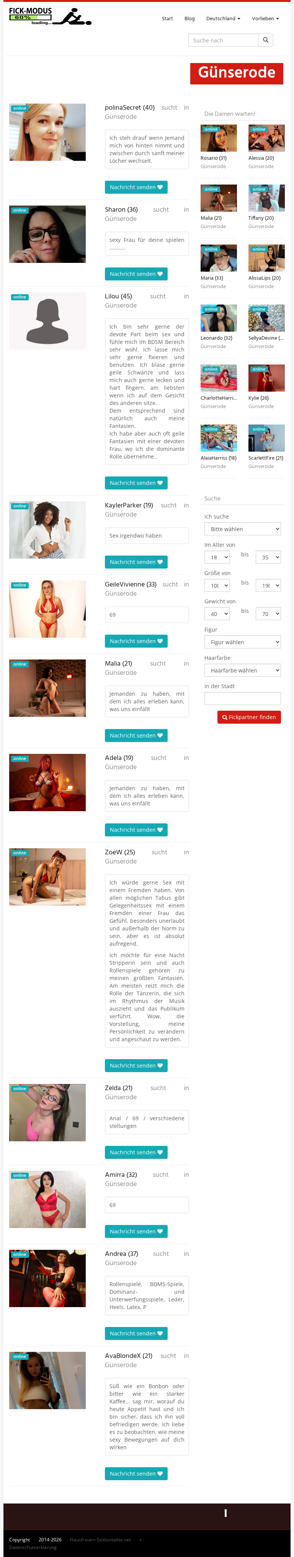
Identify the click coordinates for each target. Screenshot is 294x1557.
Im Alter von (219, 544)
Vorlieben (263, 19)
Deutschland (221, 19)
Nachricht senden (133, 187)
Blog (190, 19)
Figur (210, 629)
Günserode (121, 117)
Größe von (217, 573)
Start (167, 19)
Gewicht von (220, 601)
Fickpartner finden (251, 717)
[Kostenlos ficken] (50, 19)
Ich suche (216, 516)
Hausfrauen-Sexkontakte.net (100, 1539)
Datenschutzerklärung (33, 1547)
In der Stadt (219, 686)
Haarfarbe (217, 657)
